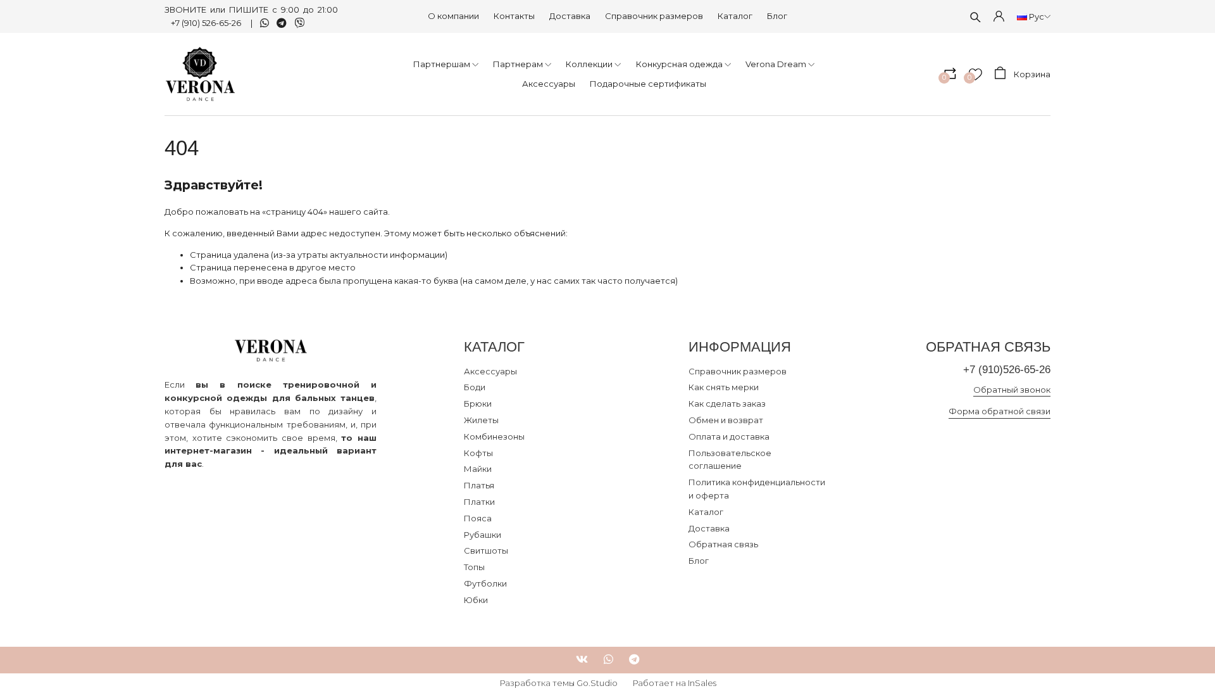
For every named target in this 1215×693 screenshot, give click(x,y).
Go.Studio (597, 683)
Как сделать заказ (727, 403)
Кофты (478, 453)
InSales (702, 683)
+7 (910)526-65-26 (1006, 370)
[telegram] (634, 660)
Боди (474, 387)
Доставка (569, 16)
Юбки (476, 600)
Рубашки (482, 535)
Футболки (485, 583)
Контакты (514, 16)
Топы (474, 567)
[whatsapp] (608, 660)
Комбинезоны (494, 436)
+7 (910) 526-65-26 (207, 23)
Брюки (478, 403)
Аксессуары (490, 371)
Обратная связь (723, 544)
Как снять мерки (723, 387)
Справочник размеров (654, 16)
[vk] (582, 660)
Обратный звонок (1011, 390)
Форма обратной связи (999, 411)
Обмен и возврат (725, 420)
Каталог (735, 16)
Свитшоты (486, 550)
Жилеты (481, 420)
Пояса (478, 518)
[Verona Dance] (200, 74)
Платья (479, 485)
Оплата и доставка (729, 436)
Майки (478, 469)
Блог (777, 16)
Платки (479, 502)
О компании (453, 16)
